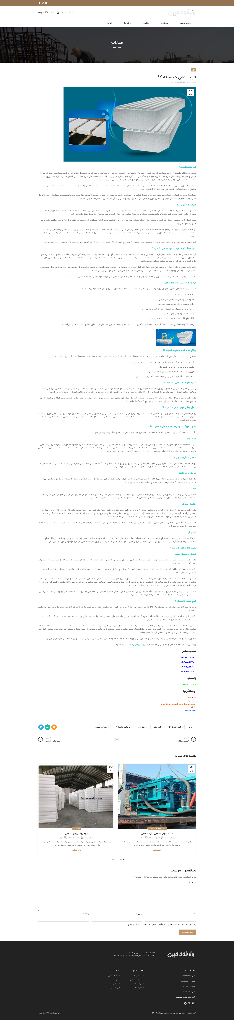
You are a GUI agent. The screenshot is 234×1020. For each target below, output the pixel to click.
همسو (40, 1013)
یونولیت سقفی (101, 727)
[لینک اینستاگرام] (193, 1003)
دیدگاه (192, 883)
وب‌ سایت (85, 913)
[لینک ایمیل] (46, 3)
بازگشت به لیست (117, 739)
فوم (114, 48)
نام (194, 913)
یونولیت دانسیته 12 (122, 727)
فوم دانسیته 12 (175, 727)
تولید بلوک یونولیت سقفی (76, 833)
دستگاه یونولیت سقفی (157, 828)
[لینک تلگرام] (39, 3)
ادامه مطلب (157, 850)
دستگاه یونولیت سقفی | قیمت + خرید (157, 833)
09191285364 (187, 667)
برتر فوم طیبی (139, 644)
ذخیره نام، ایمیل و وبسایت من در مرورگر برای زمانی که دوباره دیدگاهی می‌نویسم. (160, 924)
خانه (119, 48)
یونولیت (141, 727)
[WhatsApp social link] (43, 3)
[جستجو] (58, 12)
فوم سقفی (157, 727)
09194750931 (187, 671)
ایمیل (139, 913)
